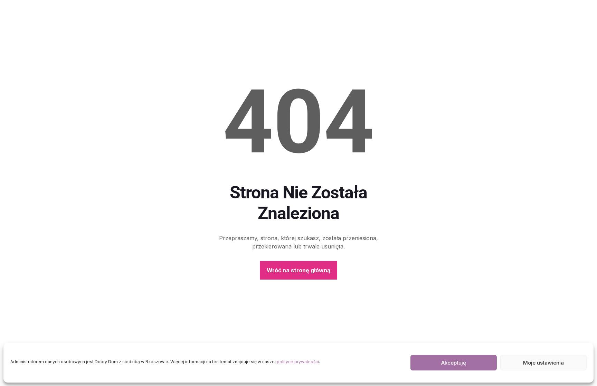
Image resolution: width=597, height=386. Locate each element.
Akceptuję (453, 362)
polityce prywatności (298, 361)
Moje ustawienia (543, 362)
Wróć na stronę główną (298, 270)
